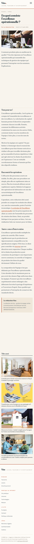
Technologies (5, 499)
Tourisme (4, 480)
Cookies (3, 530)
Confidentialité (5, 526)
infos (10, 11)
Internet (3, 496)
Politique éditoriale (7, 516)
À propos (4, 510)
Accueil (3, 11)
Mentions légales (6, 523)
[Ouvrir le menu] (31, 3)
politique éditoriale (23, 541)
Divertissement (6, 486)
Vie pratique (5, 493)
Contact (3, 513)
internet (18, 246)
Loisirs (3, 483)
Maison (3, 502)
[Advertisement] (17, 87)
